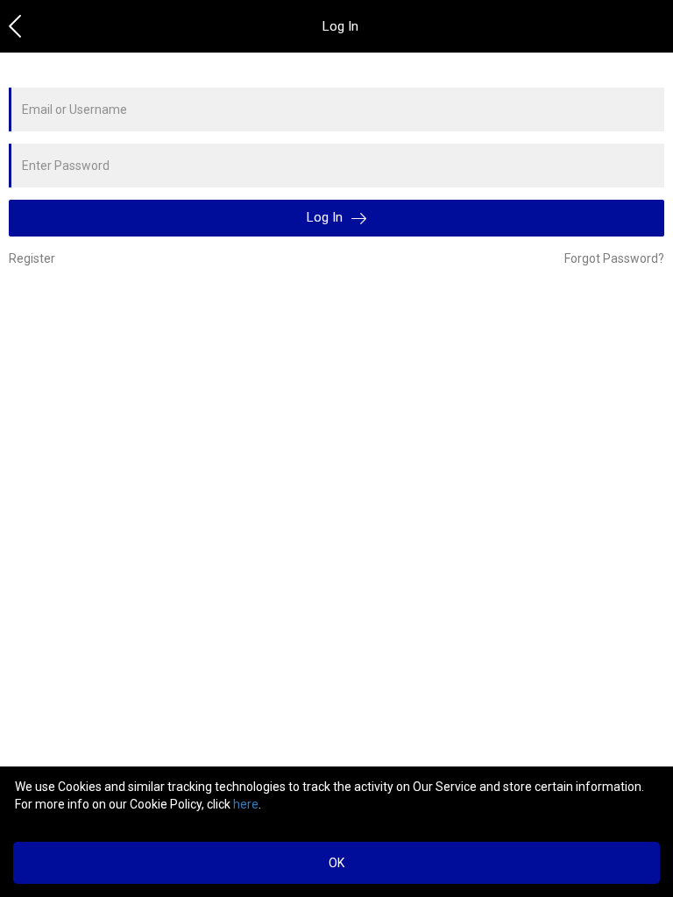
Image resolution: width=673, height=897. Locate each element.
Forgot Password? (614, 258)
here (246, 804)
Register (32, 258)
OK (336, 863)
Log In (326, 217)
